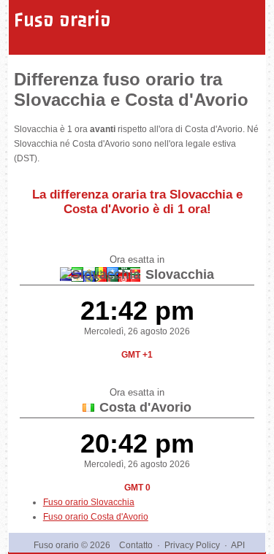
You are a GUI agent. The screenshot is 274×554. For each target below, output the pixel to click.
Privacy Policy (192, 545)
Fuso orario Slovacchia (88, 502)
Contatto (136, 545)
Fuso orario (62, 20)
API (238, 545)
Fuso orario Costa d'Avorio (95, 517)
